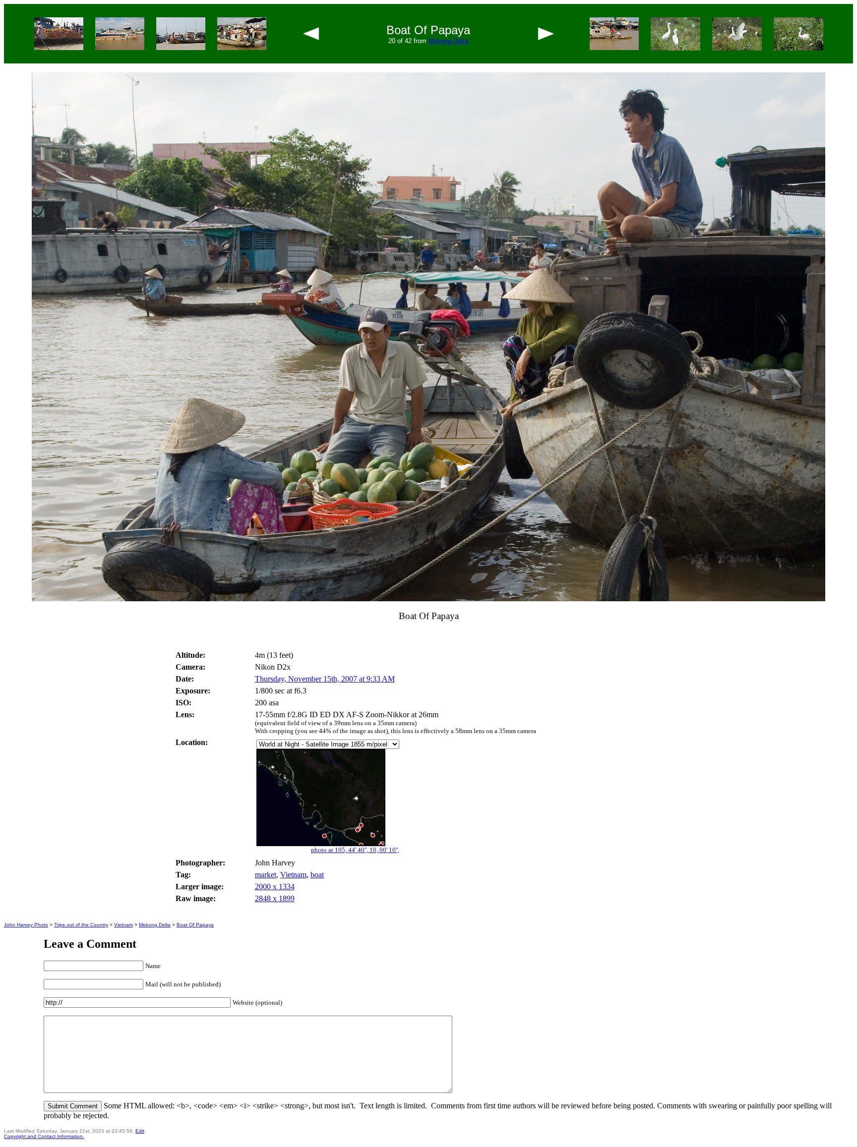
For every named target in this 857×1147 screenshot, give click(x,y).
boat (317, 874)
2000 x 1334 (275, 886)
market (265, 874)
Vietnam (293, 874)
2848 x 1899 (275, 898)
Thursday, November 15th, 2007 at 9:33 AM (325, 679)
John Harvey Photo (26, 924)
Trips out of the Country (81, 924)
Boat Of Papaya (195, 924)
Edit (139, 1131)
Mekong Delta (448, 41)
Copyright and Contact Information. (44, 1136)
